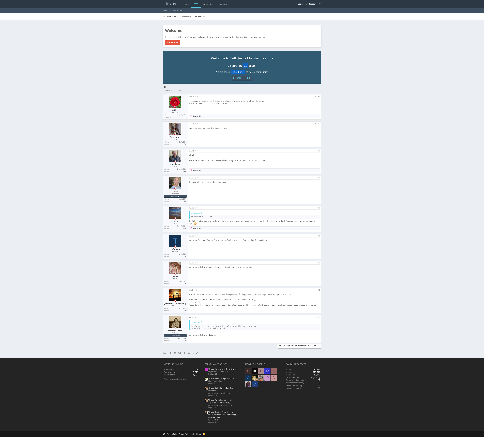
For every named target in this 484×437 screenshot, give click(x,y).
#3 (319, 151)
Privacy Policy (184, 434)
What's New (208, 4)
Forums (196, 3)
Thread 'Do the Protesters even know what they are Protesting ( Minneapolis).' (222, 415)
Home (186, 4)
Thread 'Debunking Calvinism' (221, 378)
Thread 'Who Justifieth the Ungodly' (223, 369)
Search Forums (177, 10)
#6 (319, 236)
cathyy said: (195, 213)
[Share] (315, 96)
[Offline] (175, 107)
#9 (319, 317)
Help (193, 434)
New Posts (166, 10)
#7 (319, 263)
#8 (319, 290)
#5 (319, 208)
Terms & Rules (172, 434)
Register (237, 78)
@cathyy (192, 155)
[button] (215, 4)
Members (222, 4)
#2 (319, 124)
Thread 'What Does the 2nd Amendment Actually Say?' (220, 401)
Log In (248, 78)
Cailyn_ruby (315, 377)
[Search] (320, 4)
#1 (319, 97)
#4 (319, 178)
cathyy (167, 91)
